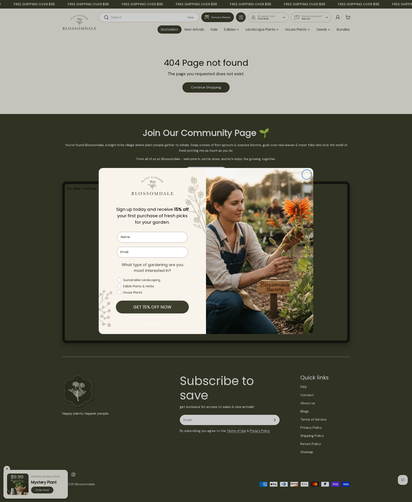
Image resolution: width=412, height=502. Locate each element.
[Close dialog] (307, 174)
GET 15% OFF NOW (152, 307)
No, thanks (152, 323)
